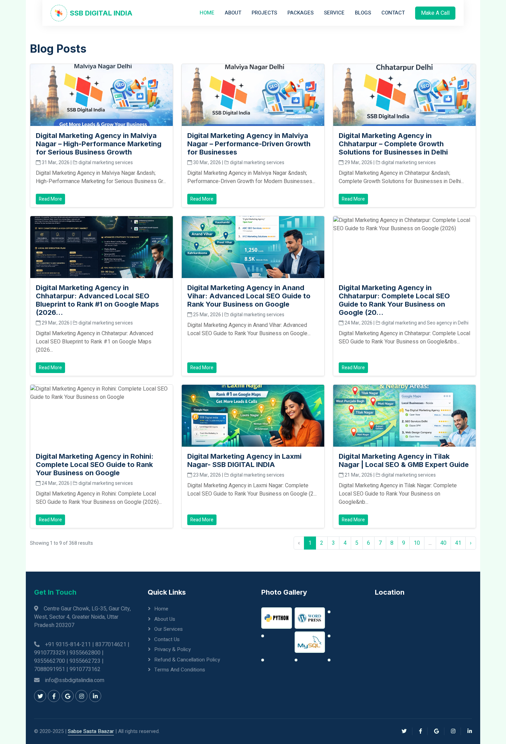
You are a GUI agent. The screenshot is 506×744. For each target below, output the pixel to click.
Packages (300, 13)
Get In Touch (55, 592)
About (233, 13)
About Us (164, 619)
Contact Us (167, 639)
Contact (393, 13)
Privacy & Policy (172, 649)
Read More (50, 199)
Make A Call (435, 13)
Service (334, 13)
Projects (264, 13)
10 (417, 543)
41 (458, 543)
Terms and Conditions (179, 669)
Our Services (168, 629)
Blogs (363, 13)
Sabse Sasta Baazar (91, 731)
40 (443, 543)
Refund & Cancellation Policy (187, 659)
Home (207, 13)
